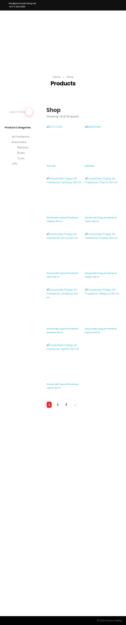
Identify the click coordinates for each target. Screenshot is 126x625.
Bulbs (21, 152)
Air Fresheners (20, 136)
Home (57, 77)
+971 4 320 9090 (23, 603)
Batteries (22, 147)
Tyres (20, 158)
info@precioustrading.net (27, 597)
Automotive (19, 142)
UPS (14, 163)
